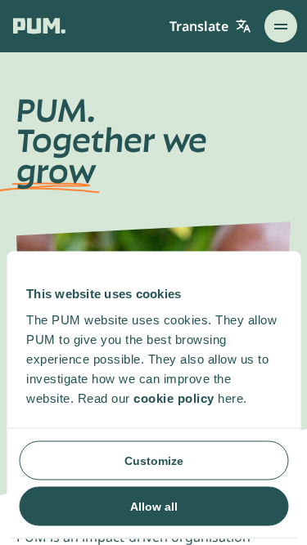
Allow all (154, 505)
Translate (198, 26)
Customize (153, 460)
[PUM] (39, 25)
